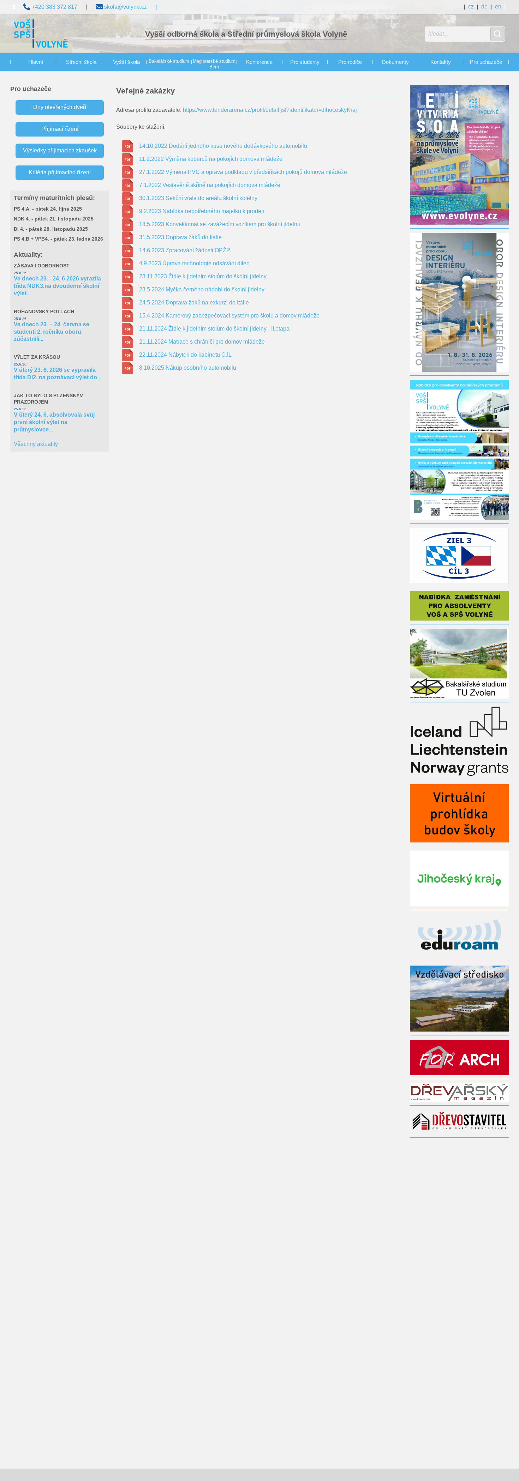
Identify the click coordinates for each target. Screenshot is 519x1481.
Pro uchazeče (486, 62)
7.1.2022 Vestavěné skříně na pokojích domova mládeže (209, 185)
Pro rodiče (350, 62)
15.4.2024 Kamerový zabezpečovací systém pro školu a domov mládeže (229, 316)
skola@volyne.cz (125, 7)
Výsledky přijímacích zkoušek (60, 150)
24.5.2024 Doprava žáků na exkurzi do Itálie (194, 303)
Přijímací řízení (59, 129)
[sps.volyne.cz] (41, 34)
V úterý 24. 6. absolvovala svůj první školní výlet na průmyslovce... (54, 422)
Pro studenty (305, 62)
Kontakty (440, 62)
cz (471, 7)
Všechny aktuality (36, 444)
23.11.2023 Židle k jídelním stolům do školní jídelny (203, 276)
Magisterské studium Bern (214, 64)
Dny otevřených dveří (59, 107)
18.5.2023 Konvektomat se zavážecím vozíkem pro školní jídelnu (219, 224)
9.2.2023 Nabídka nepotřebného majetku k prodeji (201, 211)
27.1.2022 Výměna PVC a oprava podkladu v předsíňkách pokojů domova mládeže (243, 172)
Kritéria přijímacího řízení (60, 172)
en (498, 7)
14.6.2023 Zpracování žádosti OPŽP (184, 250)
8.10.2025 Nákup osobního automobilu (187, 368)
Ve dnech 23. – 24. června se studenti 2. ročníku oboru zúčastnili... (51, 331)
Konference (259, 62)
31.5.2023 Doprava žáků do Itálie (180, 237)
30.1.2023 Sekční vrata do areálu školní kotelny (198, 198)
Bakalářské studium (169, 61)
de (484, 7)
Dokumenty (395, 62)
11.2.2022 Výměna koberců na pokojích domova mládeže (210, 159)
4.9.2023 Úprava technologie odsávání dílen (194, 263)
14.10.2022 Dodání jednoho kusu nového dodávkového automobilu (223, 146)
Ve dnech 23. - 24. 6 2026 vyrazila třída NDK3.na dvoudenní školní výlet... (57, 286)
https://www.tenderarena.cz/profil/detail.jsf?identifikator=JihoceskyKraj (270, 110)
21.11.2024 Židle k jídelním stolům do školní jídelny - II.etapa (214, 329)
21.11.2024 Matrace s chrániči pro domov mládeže (202, 342)
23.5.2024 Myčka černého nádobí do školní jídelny (201, 289)
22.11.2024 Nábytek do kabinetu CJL (185, 355)
